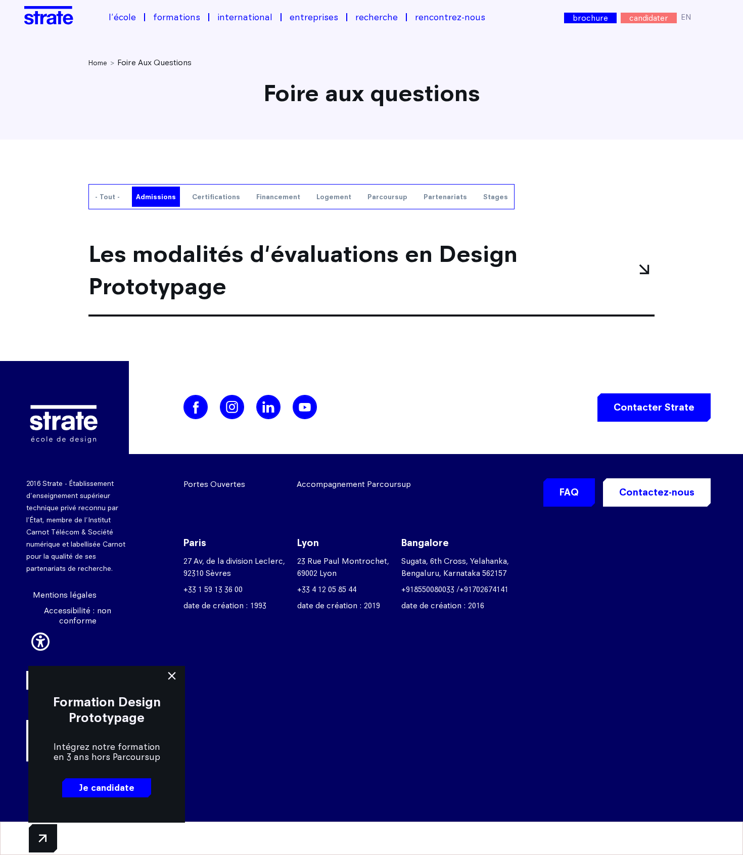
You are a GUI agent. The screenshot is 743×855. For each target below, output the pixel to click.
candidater (648, 18)
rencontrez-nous (450, 17)
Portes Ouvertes (214, 484)
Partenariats (445, 197)
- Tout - (107, 197)
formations (176, 17)
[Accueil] (48, 15)
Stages (495, 197)
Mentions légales (65, 595)
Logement (333, 197)
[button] (40, 640)
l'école (122, 17)
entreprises (314, 17)
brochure (590, 18)
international (244, 17)
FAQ (569, 492)
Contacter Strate (654, 407)
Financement (278, 197)
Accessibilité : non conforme (77, 615)
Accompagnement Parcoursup (354, 484)
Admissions (156, 197)
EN (686, 17)
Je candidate (106, 788)
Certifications (216, 197)
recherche (376, 17)
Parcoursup (387, 197)
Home (97, 63)
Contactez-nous (656, 492)
